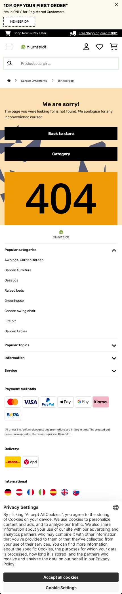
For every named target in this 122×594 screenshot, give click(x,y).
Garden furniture (18, 270)
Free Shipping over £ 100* (98, 33)
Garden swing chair (20, 311)
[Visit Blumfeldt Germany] (8, 492)
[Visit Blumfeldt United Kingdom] (64, 492)
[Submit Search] (9, 63)
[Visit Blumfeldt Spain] (53, 492)
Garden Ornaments (34, 81)
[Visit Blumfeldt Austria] (19, 492)
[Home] (14, 81)
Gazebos (11, 280)
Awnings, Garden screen (24, 260)
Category (61, 154)
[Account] (86, 47)
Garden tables (16, 331)
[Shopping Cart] (113, 47)
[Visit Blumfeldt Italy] (42, 492)
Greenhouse (14, 301)
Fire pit (10, 321)
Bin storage (66, 81)
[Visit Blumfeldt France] (30, 492)
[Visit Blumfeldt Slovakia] (76, 492)
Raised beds (14, 290)
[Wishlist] (99, 47)
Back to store (61, 133)
